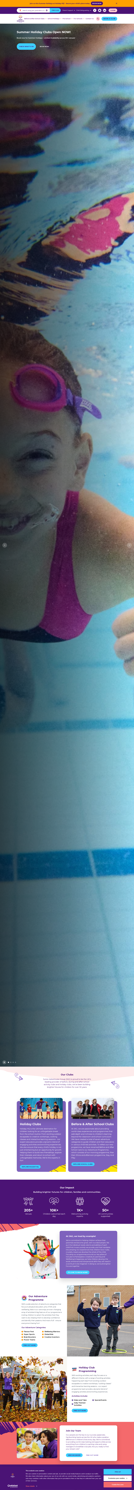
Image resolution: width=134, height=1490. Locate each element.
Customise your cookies (116, 1478)
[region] (67, 545)
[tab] (8, 1062)
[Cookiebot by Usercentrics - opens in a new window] (12, 1486)
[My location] (46, 10)
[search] (98, 19)
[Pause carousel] (4, 1062)
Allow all (118, 1472)
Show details (30, 1486)
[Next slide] (129, 545)
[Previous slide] (4, 545)
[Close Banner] (116, 3)
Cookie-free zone (118, 1484)
